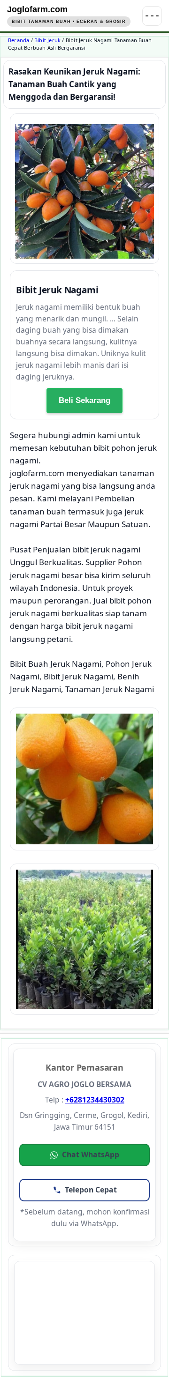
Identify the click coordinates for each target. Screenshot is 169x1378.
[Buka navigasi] (152, 16)
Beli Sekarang (84, 400)
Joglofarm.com (37, 9)
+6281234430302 (94, 1100)
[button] (84, 1155)
